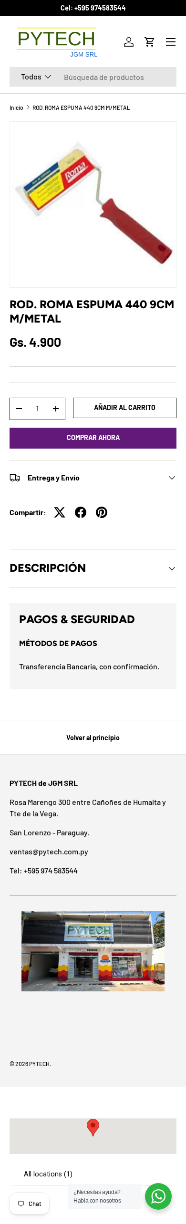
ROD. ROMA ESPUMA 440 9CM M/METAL (81, 107)
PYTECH (39, 1063)
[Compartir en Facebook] (80, 512)
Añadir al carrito (124, 407)
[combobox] (93, 77)
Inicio (16, 107)
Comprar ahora (93, 437)
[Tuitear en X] (59, 512)
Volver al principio (93, 738)
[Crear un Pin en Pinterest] (101, 512)
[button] (149, 41)
